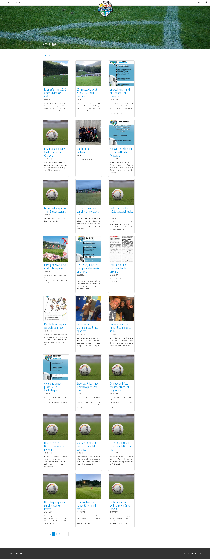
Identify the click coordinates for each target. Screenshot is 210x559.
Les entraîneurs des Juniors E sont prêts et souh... (120, 327)
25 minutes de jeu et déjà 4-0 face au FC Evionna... (87, 92)
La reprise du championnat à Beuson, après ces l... (88, 327)
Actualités (52, 56)
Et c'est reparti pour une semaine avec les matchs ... (55, 505)
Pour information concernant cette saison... (118, 268)
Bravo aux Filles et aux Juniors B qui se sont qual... (87, 386)
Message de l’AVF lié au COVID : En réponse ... (55, 266)
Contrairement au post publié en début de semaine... (88, 446)
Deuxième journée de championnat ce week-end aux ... (88, 268)
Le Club (8, 3)
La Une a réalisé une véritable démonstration (88, 209)
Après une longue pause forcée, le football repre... (52, 386)
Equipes (19, 3)
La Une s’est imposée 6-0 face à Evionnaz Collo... (55, 92)
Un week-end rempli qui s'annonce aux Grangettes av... (120, 92)
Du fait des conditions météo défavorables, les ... (121, 211)
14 (66, 534)
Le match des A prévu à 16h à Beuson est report (55, 209)
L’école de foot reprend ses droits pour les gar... (55, 326)
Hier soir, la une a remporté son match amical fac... (87, 505)
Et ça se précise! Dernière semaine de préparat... (54, 446)
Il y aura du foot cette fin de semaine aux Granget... (54, 152)
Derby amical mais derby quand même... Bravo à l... (120, 505)
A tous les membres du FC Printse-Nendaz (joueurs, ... (121, 152)
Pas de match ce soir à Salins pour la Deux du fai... (121, 446)
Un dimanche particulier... (83, 150)
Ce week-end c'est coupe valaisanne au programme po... (120, 386)
